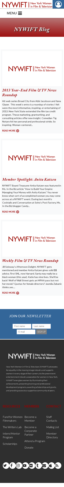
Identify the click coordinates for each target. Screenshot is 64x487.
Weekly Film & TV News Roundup (30, 261)
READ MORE (8, 130)
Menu (12, 13)
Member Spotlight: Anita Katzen (29, 180)
